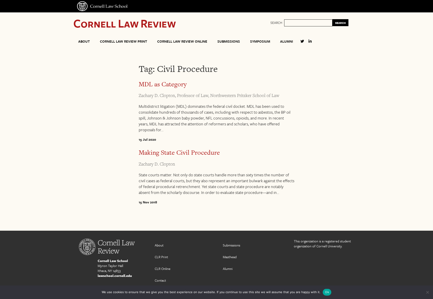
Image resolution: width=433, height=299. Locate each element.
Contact (160, 280)
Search (276, 22)
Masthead (230, 256)
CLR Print (161, 256)
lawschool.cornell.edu (115, 275)
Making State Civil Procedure (179, 152)
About (84, 41)
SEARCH (340, 23)
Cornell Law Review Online (182, 41)
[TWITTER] (302, 43)
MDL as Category (163, 84)
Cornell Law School (113, 260)
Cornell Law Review (124, 23)
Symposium (260, 41)
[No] (427, 292)
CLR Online (162, 268)
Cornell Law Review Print (123, 41)
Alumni (286, 41)
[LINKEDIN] (310, 43)
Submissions (228, 41)
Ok (327, 292)
